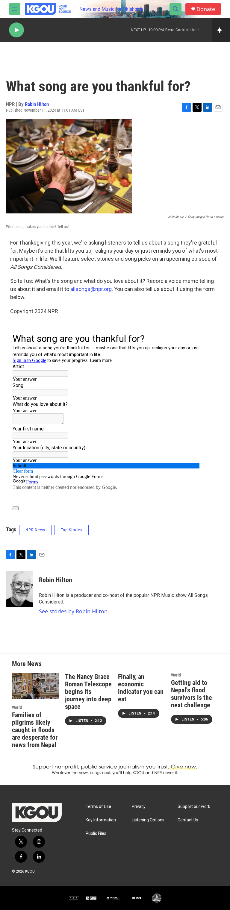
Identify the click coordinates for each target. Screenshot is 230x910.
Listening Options (148, 820)
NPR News (35, 529)
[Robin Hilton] (19, 589)
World (17, 707)
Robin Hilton (37, 104)
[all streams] (221, 30)
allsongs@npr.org (91, 289)
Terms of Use (98, 806)
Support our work (194, 806)
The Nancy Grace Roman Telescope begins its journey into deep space (88, 691)
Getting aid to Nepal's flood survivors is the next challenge (191, 694)
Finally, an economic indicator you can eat (141, 688)
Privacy (139, 806)
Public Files (96, 833)
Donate (205, 9)
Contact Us (188, 820)
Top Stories (71, 529)
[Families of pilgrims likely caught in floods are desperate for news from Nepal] (35, 686)
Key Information (101, 820)
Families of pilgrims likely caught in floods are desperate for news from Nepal (35, 730)
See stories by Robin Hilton (73, 611)
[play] (16, 30)
